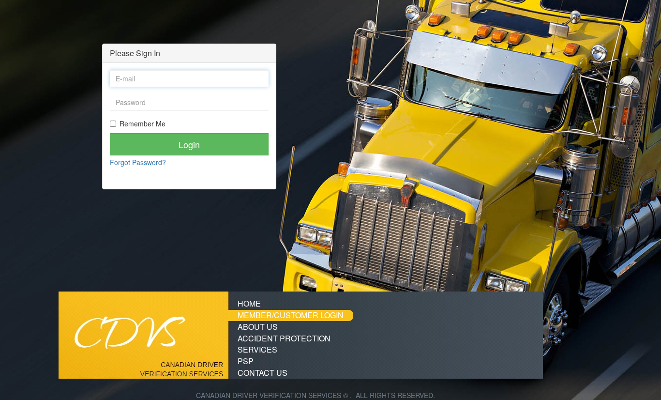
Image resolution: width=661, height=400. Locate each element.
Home (249, 303)
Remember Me (142, 123)
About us (258, 326)
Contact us (262, 372)
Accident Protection (284, 338)
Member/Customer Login (291, 315)
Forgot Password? (138, 162)
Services (257, 349)
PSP (246, 361)
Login (189, 144)
